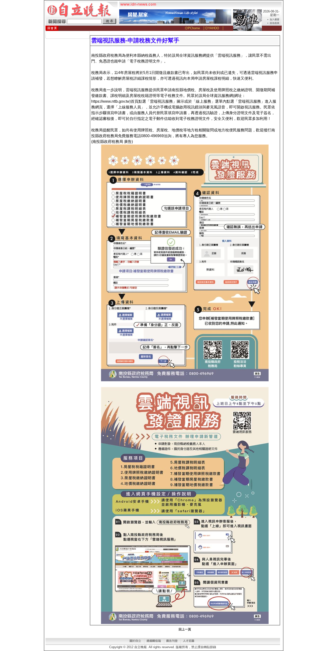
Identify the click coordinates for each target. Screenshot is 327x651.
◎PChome (192, 28)
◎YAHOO (212, 28)
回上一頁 (185, 629)
